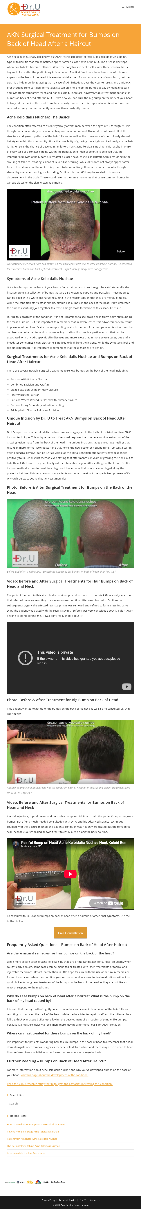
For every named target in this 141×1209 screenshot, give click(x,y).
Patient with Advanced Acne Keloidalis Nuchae (32, 1138)
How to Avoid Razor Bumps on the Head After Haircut (36, 1124)
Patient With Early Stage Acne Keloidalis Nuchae (33, 1131)
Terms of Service (67, 1200)
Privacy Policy (48, 1200)
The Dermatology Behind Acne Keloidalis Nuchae (33, 1146)
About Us (95, 1200)
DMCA (83, 1200)
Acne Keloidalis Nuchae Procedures (26, 1153)
